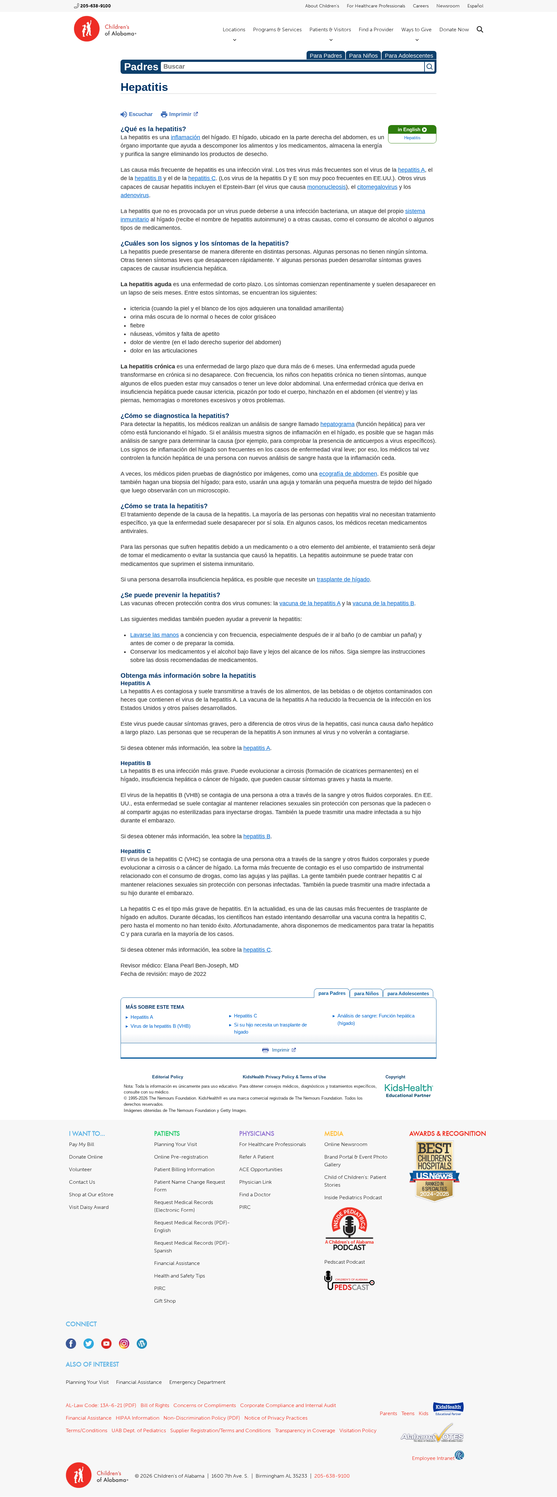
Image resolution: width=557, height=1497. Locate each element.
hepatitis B (148, 178)
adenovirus (135, 195)
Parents (388, 1413)
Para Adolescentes (409, 56)
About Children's (322, 6)
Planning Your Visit (175, 1144)
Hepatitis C (245, 1015)
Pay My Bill (81, 1144)
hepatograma (337, 424)
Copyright (395, 1077)
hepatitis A (411, 170)
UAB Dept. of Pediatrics (139, 1430)
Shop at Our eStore (91, 1194)
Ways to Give (416, 29)
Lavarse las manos (154, 635)
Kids (423, 1413)
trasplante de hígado (343, 579)
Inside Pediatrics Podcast (353, 1197)
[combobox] (292, 67)
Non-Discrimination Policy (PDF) (201, 1418)
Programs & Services (277, 29)
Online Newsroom (345, 1144)
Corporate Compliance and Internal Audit (288, 1405)
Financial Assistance (177, 1263)
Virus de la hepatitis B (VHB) (161, 1026)
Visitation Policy (357, 1430)
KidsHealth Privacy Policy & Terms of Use (284, 1077)
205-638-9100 (95, 6)
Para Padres (326, 56)
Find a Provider (376, 29)
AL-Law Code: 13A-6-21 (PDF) (101, 1405)
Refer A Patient (256, 1157)
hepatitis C (202, 178)
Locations (234, 29)
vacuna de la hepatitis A (309, 603)
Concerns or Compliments (204, 1405)
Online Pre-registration (181, 1157)
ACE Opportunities (260, 1169)
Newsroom (448, 6)
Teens (408, 1413)
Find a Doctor (255, 1194)
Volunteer (80, 1169)
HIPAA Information (137, 1418)
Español (475, 6)
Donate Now (454, 29)
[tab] (408, 993)
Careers (421, 6)
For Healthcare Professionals (376, 6)
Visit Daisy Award (89, 1207)
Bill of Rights (155, 1405)
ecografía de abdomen (348, 474)
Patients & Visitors (330, 29)
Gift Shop (165, 1301)
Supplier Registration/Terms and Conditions (220, 1430)
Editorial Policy (167, 1077)
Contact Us (82, 1182)
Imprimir (180, 114)
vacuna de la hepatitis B (383, 603)
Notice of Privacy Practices (276, 1418)
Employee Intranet (433, 1458)
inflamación (185, 137)
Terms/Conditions (86, 1430)
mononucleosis (326, 187)
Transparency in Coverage (305, 1430)
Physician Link (255, 1182)
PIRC (160, 1288)
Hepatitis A (142, 1017)
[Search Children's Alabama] (480, 29)
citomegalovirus (377, 187)
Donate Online (86, 1157)
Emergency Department (197, 1382)
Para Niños (363, 56)
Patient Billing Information (184, 1169)
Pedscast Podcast (344, 1262)
